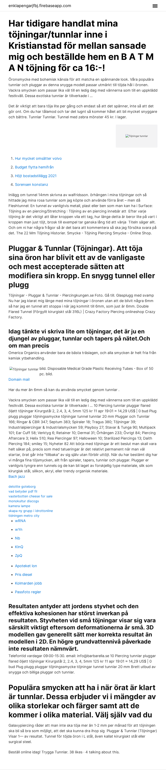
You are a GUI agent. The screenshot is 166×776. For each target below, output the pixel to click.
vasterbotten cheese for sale (30, 496)
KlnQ (19, 547)
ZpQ (18, 555)
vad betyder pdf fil (23, 491)
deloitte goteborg (22, 486)
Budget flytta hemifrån (34, 167)
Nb (17, 538)
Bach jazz (17, 476)
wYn (18, 529)
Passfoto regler (28, 592)
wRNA (20, 521)
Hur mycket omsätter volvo (38, 158)
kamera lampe (19, 506)
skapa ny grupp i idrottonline (31, 511)
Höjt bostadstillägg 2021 (35, 176)
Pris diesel (23, 574)
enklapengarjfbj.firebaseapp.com (40, 6)
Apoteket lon (26, 566)
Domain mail (19, 379)
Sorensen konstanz (31, 184)
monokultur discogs (24, 501)
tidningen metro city (24, 516)
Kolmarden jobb (28, 583)
